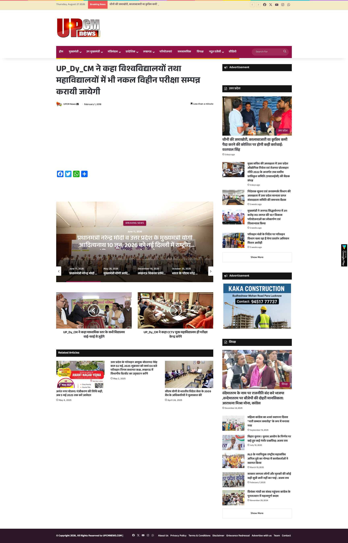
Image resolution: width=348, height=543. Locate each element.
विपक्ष (200, 52)
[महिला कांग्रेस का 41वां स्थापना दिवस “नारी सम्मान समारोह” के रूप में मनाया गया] (233, 423)
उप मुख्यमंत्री (93, 52)
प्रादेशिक (130, 52)
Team (277, 536)
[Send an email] (77, 105)
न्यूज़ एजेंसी (215, 52)
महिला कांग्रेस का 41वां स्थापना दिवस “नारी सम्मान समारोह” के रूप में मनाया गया (268, 422)
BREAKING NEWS (134, 223)
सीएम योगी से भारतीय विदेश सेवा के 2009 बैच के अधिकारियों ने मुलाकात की (188, 393)
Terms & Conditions (199, 536)
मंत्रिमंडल (113, 52)
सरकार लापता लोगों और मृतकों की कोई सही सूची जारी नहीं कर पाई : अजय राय (269, 476)
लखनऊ (147, 52)
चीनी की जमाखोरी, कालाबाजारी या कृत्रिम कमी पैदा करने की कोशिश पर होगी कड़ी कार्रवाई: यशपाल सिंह (162, 4)
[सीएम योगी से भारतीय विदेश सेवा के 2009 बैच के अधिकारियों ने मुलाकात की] (189, 374)
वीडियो (232, 52)
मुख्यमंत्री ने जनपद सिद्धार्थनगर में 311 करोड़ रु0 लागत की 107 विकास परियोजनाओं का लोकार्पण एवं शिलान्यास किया (267, 217)
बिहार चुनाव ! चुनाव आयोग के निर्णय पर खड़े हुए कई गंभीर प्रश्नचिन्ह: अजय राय (269, 439)
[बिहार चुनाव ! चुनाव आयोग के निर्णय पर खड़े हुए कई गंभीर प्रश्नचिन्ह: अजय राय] (233, 442)
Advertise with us (262, 536)
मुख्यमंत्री (74, 52)
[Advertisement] (134, 139)
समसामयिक (184, 52)
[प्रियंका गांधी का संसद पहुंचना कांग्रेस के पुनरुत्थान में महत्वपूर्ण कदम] (233, 497)
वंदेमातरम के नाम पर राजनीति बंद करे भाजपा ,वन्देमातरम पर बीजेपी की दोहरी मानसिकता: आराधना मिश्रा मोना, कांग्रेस (253, 399)
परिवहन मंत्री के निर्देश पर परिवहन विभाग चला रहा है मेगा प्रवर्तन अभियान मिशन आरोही (268, 239)
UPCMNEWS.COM (112, 536)
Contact (286, 536)
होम (61, 52)
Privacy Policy (178, 536)
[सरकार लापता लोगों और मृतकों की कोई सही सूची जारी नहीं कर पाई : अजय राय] (233, 479)
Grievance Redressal (238, 536)
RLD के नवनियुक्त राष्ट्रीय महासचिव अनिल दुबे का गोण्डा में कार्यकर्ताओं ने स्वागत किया (268, 459)
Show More (257, 257)
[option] (134, 242)
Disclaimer (218, 536)
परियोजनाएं (166, 52)
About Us (163, 536)
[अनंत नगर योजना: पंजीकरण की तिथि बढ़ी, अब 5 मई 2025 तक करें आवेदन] (80, 374)
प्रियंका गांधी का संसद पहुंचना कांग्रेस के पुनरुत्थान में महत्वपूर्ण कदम (269, 494)
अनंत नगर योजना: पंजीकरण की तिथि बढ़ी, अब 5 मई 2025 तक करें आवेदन (79, 393)
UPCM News (69, 105)
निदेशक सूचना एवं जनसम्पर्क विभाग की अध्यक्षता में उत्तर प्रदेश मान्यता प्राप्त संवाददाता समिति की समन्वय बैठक (269, 196)
